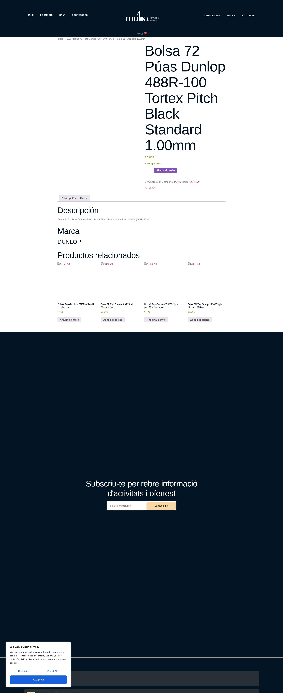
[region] (38, 664)
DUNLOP (195, 182)
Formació (46, 15)
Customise (23, 671)
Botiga (231, 15)
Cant (62, 15)
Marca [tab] (83, 198)
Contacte (248, 15)
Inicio (60, 39)
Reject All (52, 671)
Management (212, 15)
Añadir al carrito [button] (69, 320)
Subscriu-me (161, 506)
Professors (80, 15)
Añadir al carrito (165, 170)
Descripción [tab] (69, 198)
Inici (31, 15)
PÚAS (68, 39)
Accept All (38, 679)
